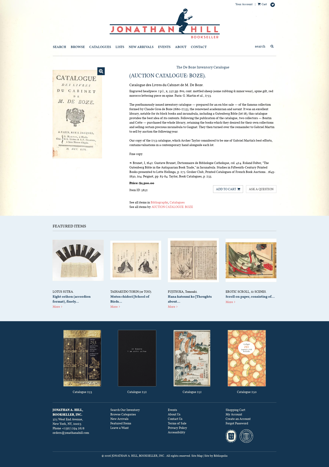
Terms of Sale (177, 423)
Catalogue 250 (246, 392)
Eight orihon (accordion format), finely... (72, 298)
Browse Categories (123, 414)
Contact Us (175, 419)
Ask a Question (261, 189)
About (180, 47)
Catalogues (100, 47)
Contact (199, 47)
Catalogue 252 (137, 392)
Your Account (244, 4)
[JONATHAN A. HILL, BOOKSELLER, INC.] (164, 23)
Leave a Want (119, 428)
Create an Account (238, 419)
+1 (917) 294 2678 (73, 428)
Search (59, 47)
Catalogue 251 (192, 392)
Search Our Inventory (125, 410)
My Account (234, 414)
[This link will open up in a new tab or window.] (82, 358)
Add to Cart (226, 189)
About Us (174, 414)
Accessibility (176, 432)
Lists (119, 47)
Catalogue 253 (82, 392)
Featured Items (120, 423)
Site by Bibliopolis (216, 456)
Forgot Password (237, 423)
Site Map (197, 456)
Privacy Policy (177, 428)
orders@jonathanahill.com (71, 433)
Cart (264, 4)
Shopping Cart (235, 410)
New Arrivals (141, 47)
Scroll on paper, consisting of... (250, 296)
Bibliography (159, 202)
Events (164, 47)
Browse (78, 47)
